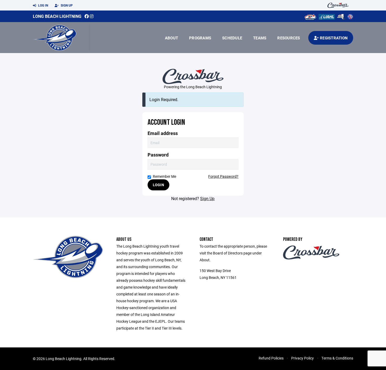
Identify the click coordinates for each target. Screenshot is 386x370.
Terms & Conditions (337, 358)
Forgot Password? (223, 176)
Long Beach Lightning (57, 16)
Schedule (232, 37)
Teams (259, 37)
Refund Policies (271, 358)
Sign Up (66, 5)
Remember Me (164, 176)
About (171, 37)
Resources (288, 37)
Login (158, 184)
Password (158, 155)
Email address (163, 133)
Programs (200, 37)
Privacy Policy (302, 358)
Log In (42, 5)
